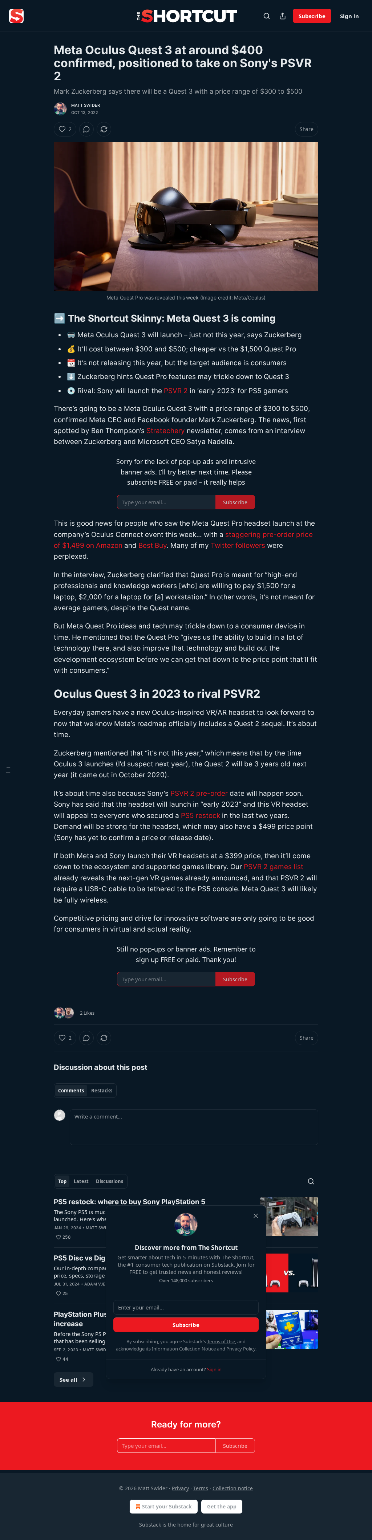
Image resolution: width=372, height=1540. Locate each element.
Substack (150, 1524)
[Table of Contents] (8, 770)
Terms (200, 1488)
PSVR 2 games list (273, 867)
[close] (256, 1216)
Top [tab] (62, 1181)
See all (68, 1379)
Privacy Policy (240, 1348)
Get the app (221, 1506)
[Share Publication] (282, 16)
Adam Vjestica (101, 1284)
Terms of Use (221, 1341)
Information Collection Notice (184, 1348)
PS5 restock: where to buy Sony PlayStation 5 (129, 1202)
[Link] (43, 318)
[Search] (266, 16)
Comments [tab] (71, 1090)
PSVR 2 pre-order (199, 793)
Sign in (349, 16)
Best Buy (152, 545)
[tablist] (85, 1090)
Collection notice (233, 1488)
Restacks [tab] (101, 1090)
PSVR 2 (176, 391)
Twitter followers (238, 545)
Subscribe (312, 16)
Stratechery (165, 431)
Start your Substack (167, 1506)
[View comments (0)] (86, 129)
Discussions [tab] (109, 1181)
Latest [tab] (81, 1181)
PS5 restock (200, 815)
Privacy (180, 1488)
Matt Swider (85, 105)
